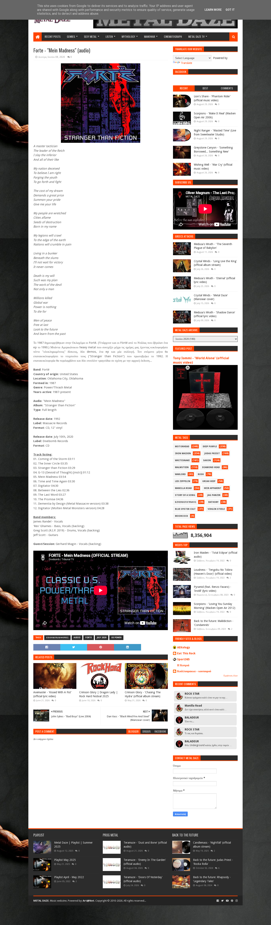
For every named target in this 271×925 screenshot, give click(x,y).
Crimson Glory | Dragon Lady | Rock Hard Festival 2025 (98, 694)
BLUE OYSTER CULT (185, 509)
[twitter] (222, 901)
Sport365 (183, 659)
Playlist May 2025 (65, 859)
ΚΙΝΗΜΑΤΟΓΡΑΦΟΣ (185, 502)
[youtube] (227, 901)
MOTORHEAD (182, 446)
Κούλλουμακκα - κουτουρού (194, 671)
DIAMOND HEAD (211, 467)
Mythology (128, 36)
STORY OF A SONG (185, 495)
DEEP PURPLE (210, 446)
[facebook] (218, 901)
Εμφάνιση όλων (231, 675)
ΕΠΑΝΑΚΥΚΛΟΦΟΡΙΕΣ (57, 637)
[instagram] (236, 901)
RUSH (201, 474)
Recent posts (53, 36)
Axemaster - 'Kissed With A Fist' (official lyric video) (52, 694)
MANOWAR (149, 36)
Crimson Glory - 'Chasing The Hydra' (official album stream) (142, 694)
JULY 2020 (101, 637)
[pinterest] (232, 901)
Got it (230, 9)
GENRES (71, 36)
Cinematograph (173, 36)
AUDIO (77, 637)
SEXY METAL (90, 36)
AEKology (183, 647)
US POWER (116, 637)
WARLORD (180, 474)
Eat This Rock (186, 653)
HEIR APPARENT (212, 488)
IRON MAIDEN (183, 453)
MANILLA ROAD (183, 488)
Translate (186, 63)
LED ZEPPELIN (182, 481)
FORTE (88, 637)
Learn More (213, 9)
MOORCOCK (181, 516)
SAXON (207, 460)
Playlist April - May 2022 (69, 877)
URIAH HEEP (208, 481)
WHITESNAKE (182, 460)
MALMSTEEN (182, 467)
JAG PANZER (213, 495)
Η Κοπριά (183, 665)
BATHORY (213, 502)
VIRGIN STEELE (216, 509)
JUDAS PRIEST (212, 453)
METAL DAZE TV (196, 36)
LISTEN (109, 36)
